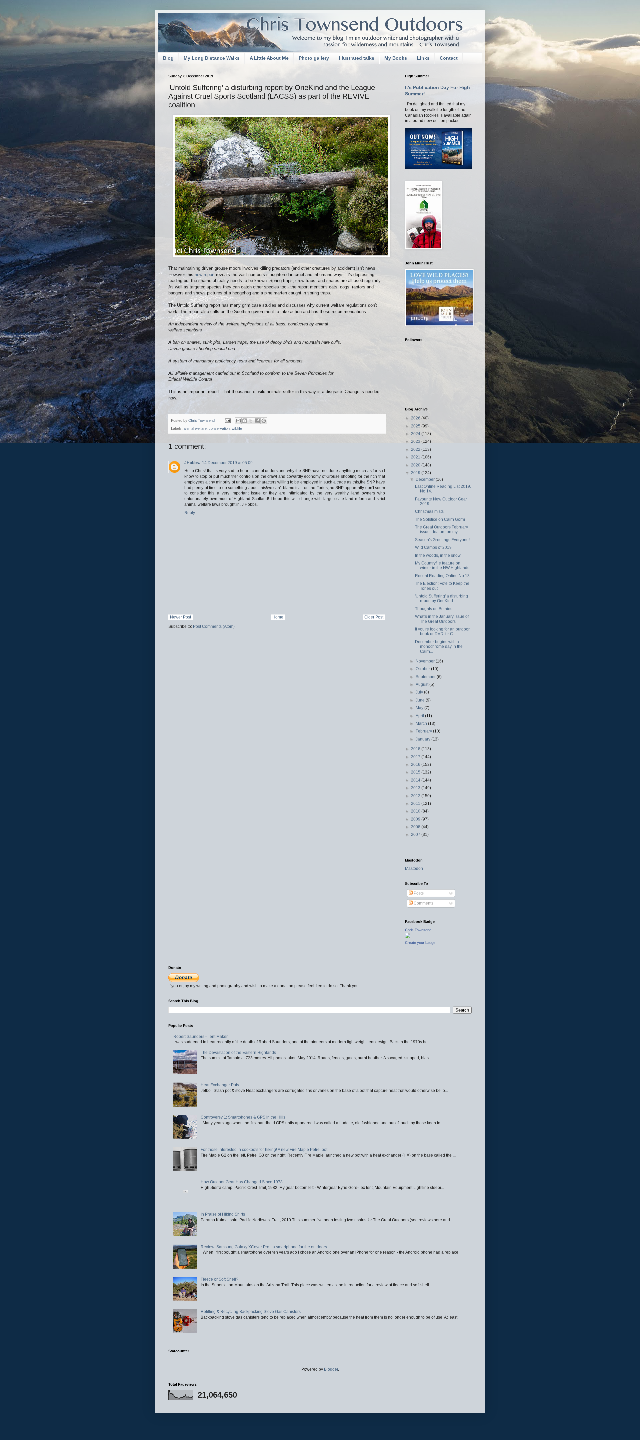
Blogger (331, 1369)
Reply (189, 512)
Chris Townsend (418, 930)
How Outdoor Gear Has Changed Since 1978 (242, 1182)
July (420, 692)
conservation (219, 428)
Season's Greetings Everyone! (442, 539)
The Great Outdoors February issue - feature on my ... (441, 529)
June (421, 700)
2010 (416, 811)
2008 (416, 827)
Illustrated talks (356, 58)
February (424, 731)
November (426, 661)
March (422, 723)
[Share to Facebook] (257, 420)
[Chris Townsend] (407, 937)
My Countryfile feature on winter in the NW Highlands (442, 565)
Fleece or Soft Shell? (219, 1279)
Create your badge (420, 943)
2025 (416, 426)
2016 (416, 764)
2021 (416, 457)
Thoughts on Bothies (433, 608)
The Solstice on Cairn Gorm (440, 519)
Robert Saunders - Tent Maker (200, 1036)
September (426, 676)
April (420, 715)
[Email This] (238, 420)
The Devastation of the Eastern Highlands (238, 1052)
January (423, 739)
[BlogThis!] (244, 420)
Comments (423, 903)
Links (423, 58)
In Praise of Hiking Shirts (223, 1214)
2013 (416, 788)
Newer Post (180, 617)
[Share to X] (251, 420)
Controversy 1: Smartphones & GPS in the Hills (243, 1117)
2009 (416, 819)
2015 (416, 772)
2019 (416, 472)
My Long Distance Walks (212, 58)
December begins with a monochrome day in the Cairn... (439, 646)
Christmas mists (429, 511)
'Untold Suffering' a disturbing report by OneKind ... (441, 598)
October (423, 668)
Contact (449, 58)
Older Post (373, 617)
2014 (416, 780)
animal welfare (195, 428)
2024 (416, 433)
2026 (416, 418)
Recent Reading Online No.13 (442, 575)
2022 (416, 449)
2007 (416, 834)
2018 (416, 749)
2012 (416, 796)
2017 (416, 757)
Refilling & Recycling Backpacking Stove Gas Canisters (251, 1311)
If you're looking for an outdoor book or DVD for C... (442, 631)
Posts (418, 893)
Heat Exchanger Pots (220, 1085)
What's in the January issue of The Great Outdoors (442, 618)
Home (277, 617)
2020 (416, 465)
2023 (416, 441)
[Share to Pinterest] (263, 420)
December (426, 479)
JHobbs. (192, 462)
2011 (416, 803)
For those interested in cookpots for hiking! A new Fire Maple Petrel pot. (264, 1149)
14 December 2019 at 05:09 (227, 462)
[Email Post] (227, 420)
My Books (395, 58)
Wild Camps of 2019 (433, 547)
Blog (168, 58)
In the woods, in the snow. (438, 555)
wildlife (237, 428)
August (422, 684)
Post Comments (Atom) (214, 626)
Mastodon (414, 868)
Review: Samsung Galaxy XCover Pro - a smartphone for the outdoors (264, 1247)
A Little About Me (269, 58)
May (420, 707)
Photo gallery (314, 58)
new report (205, 274)
